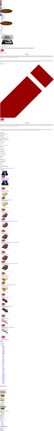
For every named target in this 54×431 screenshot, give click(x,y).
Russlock (3, 359)
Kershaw (3, 369)
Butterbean (3, 347)
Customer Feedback (2, 15)
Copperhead (3, 350)
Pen (2, 358)
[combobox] (2, 342)
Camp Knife (3, 348)
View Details (2, 190)
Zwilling (3, 376)
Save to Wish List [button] (6, 233)
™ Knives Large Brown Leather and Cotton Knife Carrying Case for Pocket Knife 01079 (9, 263)
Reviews (2, 28)
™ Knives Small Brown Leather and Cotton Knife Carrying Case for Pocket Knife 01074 (9, 220)
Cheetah (3, 349)
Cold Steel (3, 366)
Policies (2, 422)
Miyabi (3, 370)
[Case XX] (2, 120)
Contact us (1, 14)
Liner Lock (3, 356)
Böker (3, 364)
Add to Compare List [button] (3, 233)
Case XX (3, 365)
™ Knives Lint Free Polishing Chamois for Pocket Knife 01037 (7, 199)
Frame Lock (3, 353)
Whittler (3, 362)
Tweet (0, 62)
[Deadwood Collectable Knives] (6, 25)
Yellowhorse (3, 375)
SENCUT (3, 372)
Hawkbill (3, 354)
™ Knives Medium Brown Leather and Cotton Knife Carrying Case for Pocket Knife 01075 (9, 242)
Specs (1, 27)
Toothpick (3, 361)
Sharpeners (3, 382)
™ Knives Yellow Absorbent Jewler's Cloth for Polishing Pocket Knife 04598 (8, 284)
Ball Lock (3, 346)
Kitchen (3, 355)
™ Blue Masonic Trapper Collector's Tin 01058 (5, 178)
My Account (2, 421)
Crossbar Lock (3, 351)
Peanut (3, 357)
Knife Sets (2, 377)
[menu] (27, 18)
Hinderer (3, 368)
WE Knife (3, 374)
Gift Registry (2, 424)
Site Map (2, 428)
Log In (0, 31)
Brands (2, 363)
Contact (2, 423)
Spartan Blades (3, 373)
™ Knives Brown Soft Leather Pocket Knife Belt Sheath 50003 (7, 305)
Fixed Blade (3, 352)
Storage (3, 383)
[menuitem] (2, 16)
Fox (2, 367)
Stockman (3, 360)
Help (0, 428)
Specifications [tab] (2, 142)
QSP (2, 371)
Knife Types (2, 345)
